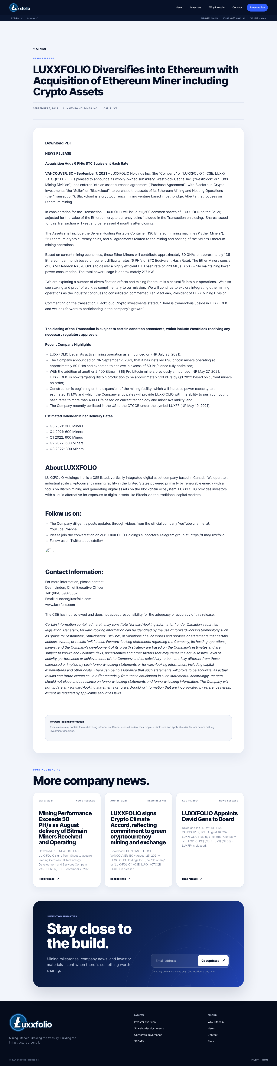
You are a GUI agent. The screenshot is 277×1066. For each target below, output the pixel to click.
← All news (39, 48)
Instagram (31, 18)
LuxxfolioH (94, 541)
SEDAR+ (139, 1041)
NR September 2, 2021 (114, 360)
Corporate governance (148, 1035)
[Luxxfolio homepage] (19, 7)
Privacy (255, 1059)
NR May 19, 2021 (195, 406)
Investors (195, 7)
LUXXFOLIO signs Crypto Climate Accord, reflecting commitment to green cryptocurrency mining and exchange (138, 828)
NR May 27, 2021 (206, 372)
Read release (46, 878)
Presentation (257, 7)
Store (211, 1041)
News (179, 7)
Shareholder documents (149, 1028)
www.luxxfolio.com (60, 605)
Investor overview (145, 1022)
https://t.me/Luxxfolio (208, 535)
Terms (265, 1059)
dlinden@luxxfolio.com (73, 599)
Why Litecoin (216, 7)
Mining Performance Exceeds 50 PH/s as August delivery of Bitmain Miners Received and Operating (65, 828)
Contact (237, 7)
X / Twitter (15, 18)
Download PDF (58, 143)
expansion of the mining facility (127, 389)
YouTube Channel (63, 529)
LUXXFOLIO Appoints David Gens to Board (210, 816)
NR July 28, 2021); (166, 354)
